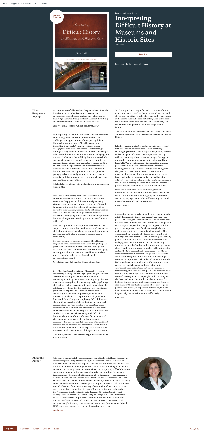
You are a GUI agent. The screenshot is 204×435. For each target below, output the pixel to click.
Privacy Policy (195, 429)
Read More (58, 410)
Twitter (129, 64)
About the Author (42, 3)
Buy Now (143, 54)
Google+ (137, 64)
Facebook (119, 64)
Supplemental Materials (21, 3)
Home (4, 3)
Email (145, 64)
